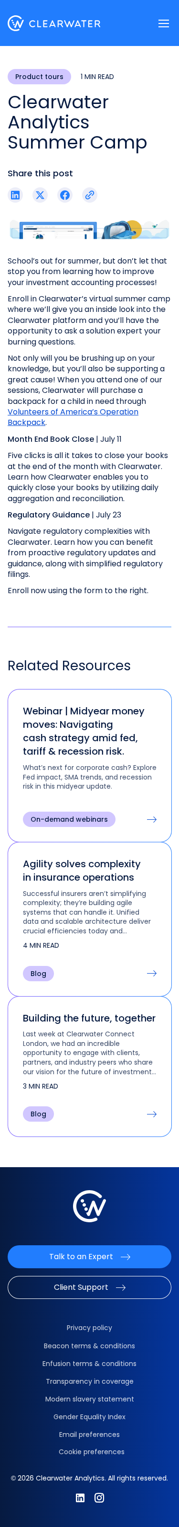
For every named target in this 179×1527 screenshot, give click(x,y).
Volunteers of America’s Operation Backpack (73, 417)
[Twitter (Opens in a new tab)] (40, 195)
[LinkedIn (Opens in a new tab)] (15, 195)
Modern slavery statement (89, 1399)
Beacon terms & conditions (89, 1346)
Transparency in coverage (90, 1381)
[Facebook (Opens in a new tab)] (65, 195)
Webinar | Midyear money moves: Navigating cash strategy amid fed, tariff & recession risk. (84, 731)
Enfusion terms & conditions (89, 1363)
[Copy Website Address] (89, 195)
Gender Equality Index (89, 1417)
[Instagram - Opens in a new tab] (99, 1498)
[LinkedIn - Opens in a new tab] (80, 1498)
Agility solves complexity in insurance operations (82, 870)
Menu (163, 23)
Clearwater (54, 23)
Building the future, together (89, 1018)
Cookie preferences (92, 1452)
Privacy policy (89, 1327)
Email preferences (89, 1434)
